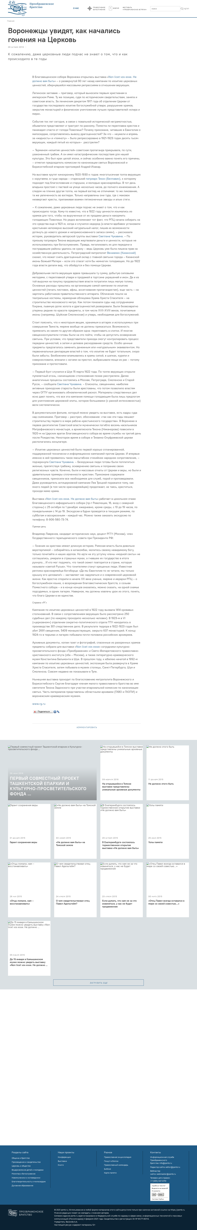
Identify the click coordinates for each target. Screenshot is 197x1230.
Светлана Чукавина (110, 236)
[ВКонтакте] (55, 711)
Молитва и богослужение (23, 1173)
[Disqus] (98, 1027)
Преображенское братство (31, 1213)
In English (185, 8)
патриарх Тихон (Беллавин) (103, 178)
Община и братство (21, 1158)
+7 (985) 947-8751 (158, 1181)
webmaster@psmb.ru (166, 1174)
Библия (116, 8)
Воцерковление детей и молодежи (28, 1170)
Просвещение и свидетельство (26, 1162)
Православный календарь (116, 1165)
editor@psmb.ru (173, 1167)
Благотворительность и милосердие (29, 1181)
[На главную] (31, 8)
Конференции (64, 1157)
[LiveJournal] (58, 711)
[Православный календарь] (89, 8)
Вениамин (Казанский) (121, 253)
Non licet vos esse (87, 646)
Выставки (62, 1161)
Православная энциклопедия (117, 1157)
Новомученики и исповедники (26, 1177)
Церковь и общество (21, 1166)
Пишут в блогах (111, 1161)
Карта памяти (110, 1173)
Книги (61, 1165)
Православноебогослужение (99, 8)
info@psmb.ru (165, 1163)
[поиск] (182, 9)
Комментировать (86, 727)
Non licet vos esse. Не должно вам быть (71, 499)
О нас (76, 8)
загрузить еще (98, 982)
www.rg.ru (38, 704)
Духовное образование (22, 1185)
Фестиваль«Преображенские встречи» (135, 8)
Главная (10, 21)
